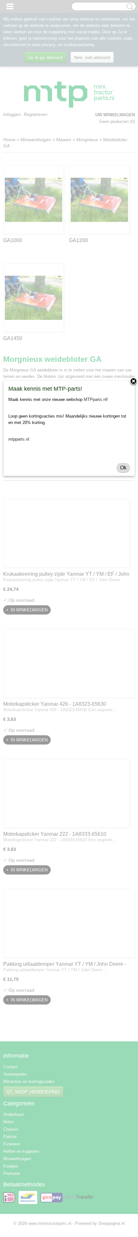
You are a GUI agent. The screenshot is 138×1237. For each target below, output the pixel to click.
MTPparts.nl (95, 399)
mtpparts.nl (18, 439)
